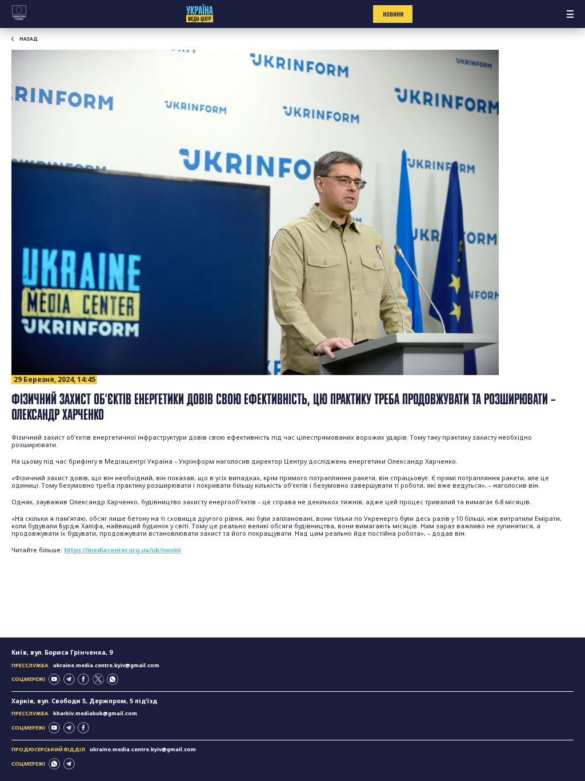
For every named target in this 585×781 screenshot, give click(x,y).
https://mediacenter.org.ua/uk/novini (122, 550)
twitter (98, 679)
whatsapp (112, 679)
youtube (54, 679)
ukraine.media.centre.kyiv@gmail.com (106, 665)
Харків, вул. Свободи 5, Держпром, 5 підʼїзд (84, 701)
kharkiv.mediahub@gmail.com (95, 713)
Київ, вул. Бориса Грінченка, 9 (62, 652)
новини (393, 14)
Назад (28, 39)
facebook (83, 679)
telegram (69, 679)
